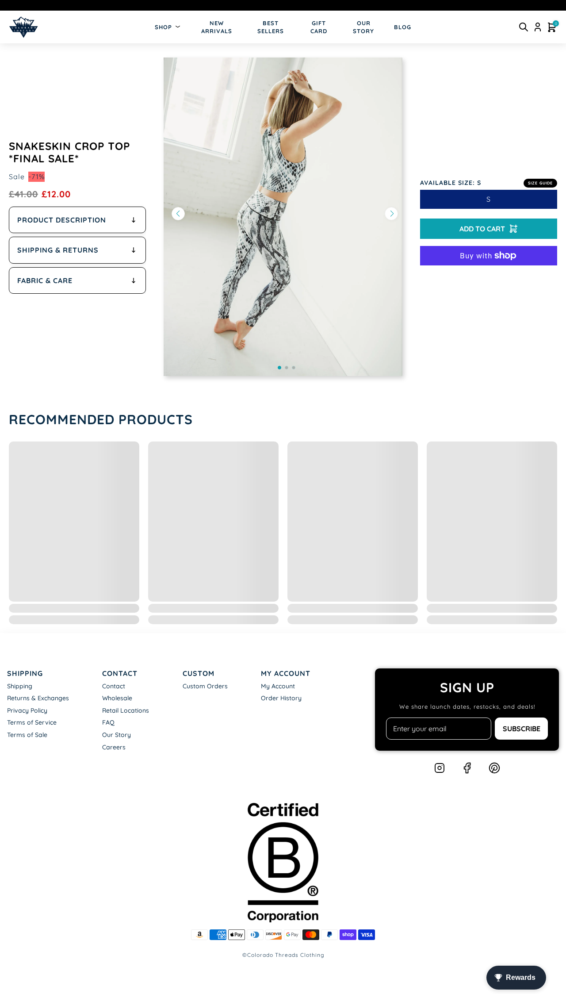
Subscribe (521, 728)
